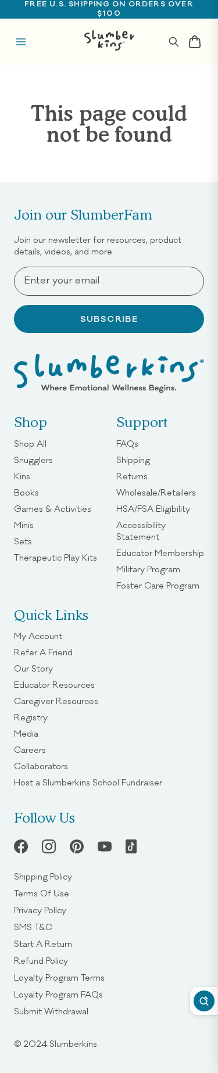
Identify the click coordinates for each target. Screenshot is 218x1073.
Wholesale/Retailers (156, 492)
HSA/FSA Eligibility (153, 508)
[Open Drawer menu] (21, 42)
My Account (38, 635)
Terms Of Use (41, 893)
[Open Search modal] (174, 42)
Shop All (30, 443)
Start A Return (43, 943)
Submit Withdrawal (51, 1011)
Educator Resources (54, 684)
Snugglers (33, 459)
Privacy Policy (40, 910)
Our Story (33, 668)
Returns (132, 476)
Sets (23, 541)
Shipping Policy (43, 876)
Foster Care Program (157, 585)
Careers (30, 749)
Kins (22, 476)
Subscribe (109, 319)
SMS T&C (33, 926)
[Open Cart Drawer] (194, 42)
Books (26, 492)
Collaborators (41, 765)
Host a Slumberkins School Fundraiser (88, 782)
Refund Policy (41, 960)
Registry (31, 717)
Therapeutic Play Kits (55, 557)
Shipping (133, 459)
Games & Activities (52, 508)
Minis (24, 524)
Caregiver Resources (56, 700)
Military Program (148, 569)
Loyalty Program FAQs (58, 994)
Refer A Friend (43, 652)
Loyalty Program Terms (59, 977)
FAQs (127, 443)
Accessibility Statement (160, 530)
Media (26, 733)
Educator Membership (160, 552)
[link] (77, 846)
